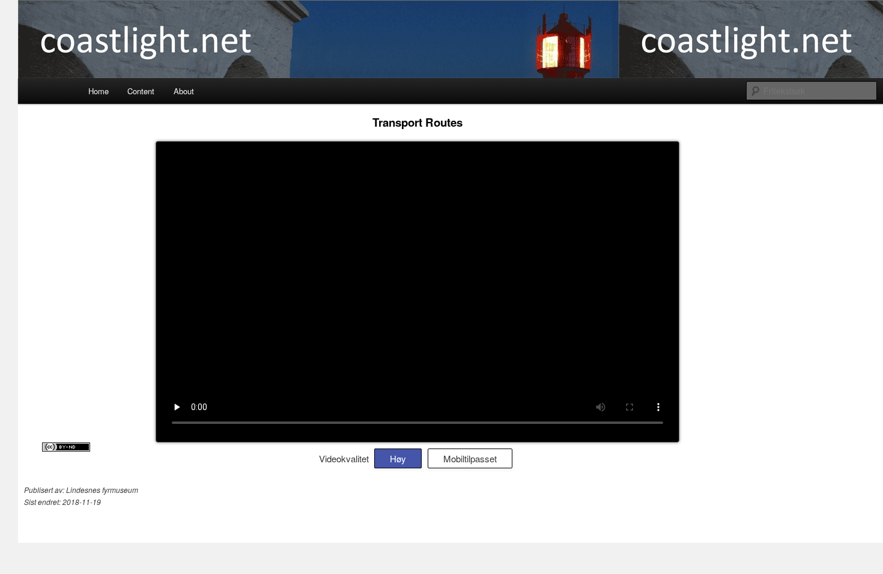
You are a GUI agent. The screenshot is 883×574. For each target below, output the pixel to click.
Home (98, 91)
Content (140, 91)
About (184, 91)
